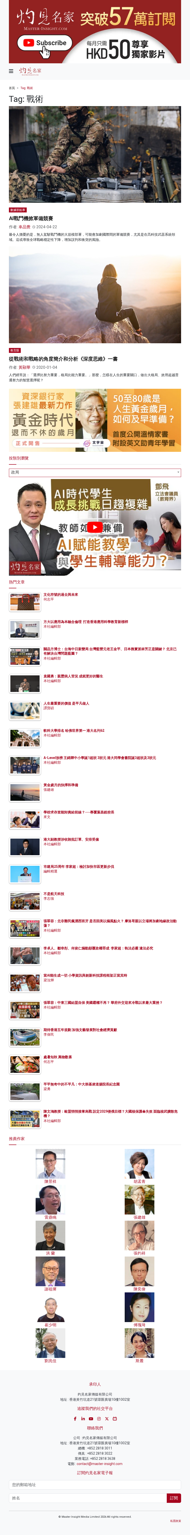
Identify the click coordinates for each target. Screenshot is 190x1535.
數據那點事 (17, 210)
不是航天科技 (54, 894)
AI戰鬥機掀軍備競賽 (31, 218)
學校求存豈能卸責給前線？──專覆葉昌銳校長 (79, 812)
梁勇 (47, 1089)
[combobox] (95, 473)
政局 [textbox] (15, 472)
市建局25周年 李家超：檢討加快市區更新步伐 (79, 867)
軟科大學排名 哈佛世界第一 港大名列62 (74, 731)
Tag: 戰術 (27, 88)
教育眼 (14, 350)
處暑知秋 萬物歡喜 (58, 1057)
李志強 (49, 898)
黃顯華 (24, 367)
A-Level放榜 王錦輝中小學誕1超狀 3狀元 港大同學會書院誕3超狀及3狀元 (100, 758)
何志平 (49, 599)
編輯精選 (50, 871)
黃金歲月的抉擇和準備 (61, 785)
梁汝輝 (49, 980)
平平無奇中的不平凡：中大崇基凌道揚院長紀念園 (82, 1084)
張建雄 (49, 790)
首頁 (12, 88)
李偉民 (49, 1034)
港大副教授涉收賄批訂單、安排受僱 (71, 839)
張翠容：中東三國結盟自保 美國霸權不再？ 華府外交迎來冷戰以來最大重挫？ (103, 1003)
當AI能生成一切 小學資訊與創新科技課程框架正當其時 (85, 975)
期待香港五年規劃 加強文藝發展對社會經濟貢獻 (80, 1030)
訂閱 (174, 1498)
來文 (47, 817)
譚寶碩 (49, 708)
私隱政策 (175, 1521)
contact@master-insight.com (99, 1464)
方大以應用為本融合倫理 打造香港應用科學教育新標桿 (86, 622)
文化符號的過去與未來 (61, 594)
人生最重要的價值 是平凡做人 (66, 703)
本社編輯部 (52, 626)
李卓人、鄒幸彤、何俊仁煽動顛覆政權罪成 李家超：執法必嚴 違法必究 (98, 948)
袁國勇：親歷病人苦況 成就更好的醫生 (73, 676)
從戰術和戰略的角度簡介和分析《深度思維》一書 (63, 359)
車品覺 (24, 227)
